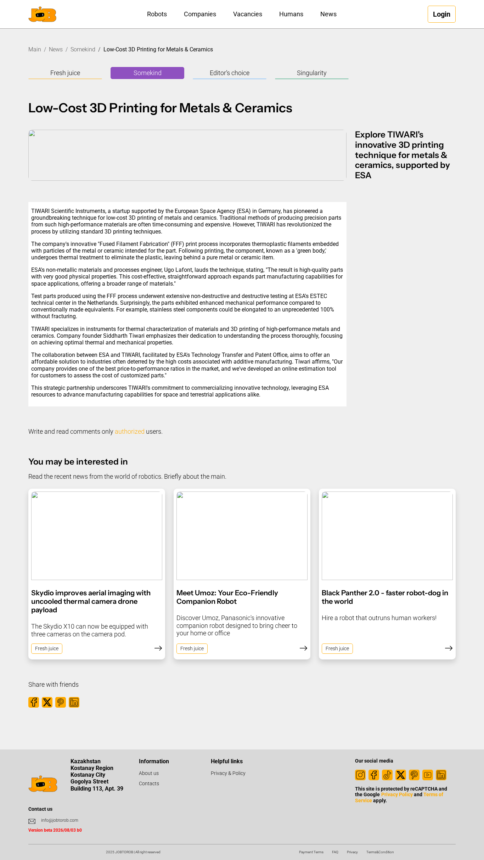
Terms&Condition (380, 852)
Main (34, 49)
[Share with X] (47, 702)
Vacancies (247, 14)
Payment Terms (311, 852)
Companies (200, 14)
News (328, 14)
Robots (157, 14)
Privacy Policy (397, 794)
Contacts (149, 783)
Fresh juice (65, 73)
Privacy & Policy (228, 773)
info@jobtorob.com (59, 820)
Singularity (312, 73)
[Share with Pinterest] (60, 702)
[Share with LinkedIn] (74, 702)
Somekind (83, 49)
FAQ (335, 852)
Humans (291, 14)
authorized (130, 431)
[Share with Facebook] (33, 702)
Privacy (352, 852)
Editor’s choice (229, 73)
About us (149, 773)
